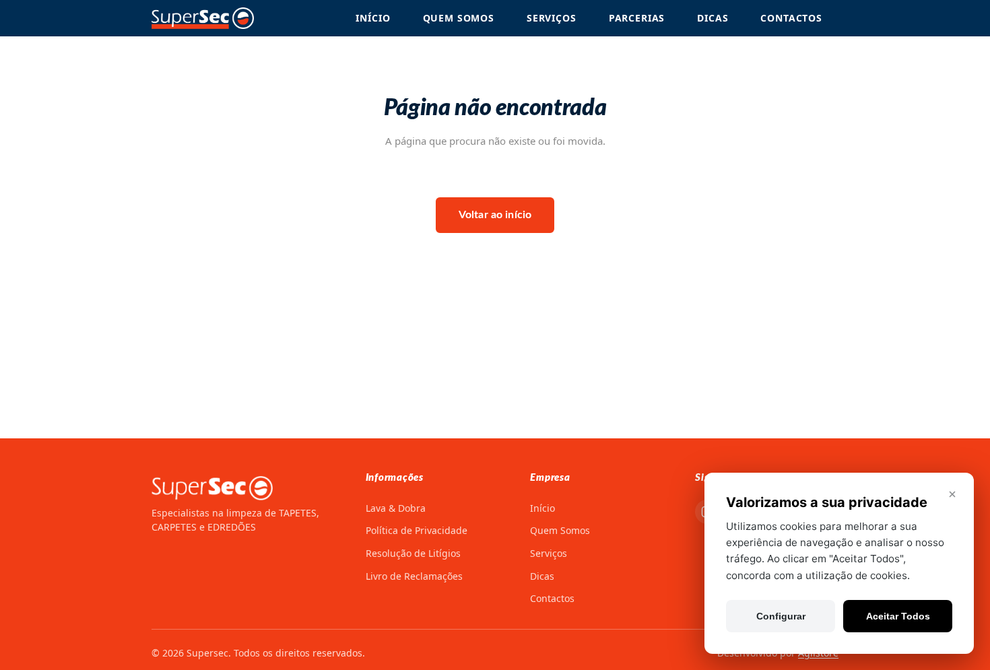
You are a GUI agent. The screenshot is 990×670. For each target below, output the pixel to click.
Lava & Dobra (396, 508)
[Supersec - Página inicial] (203, 18)
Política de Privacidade (416, 530)
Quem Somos (458, 17)
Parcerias (637, 17)
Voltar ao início (495, 214)
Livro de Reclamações (414, 576)
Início (373, 17)
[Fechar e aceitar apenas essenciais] (952, 494)
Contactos (791, 17)
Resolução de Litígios (413, 553)
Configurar (780, 616)
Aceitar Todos (898, 616)
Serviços (551, 17)
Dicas (712, 17)
